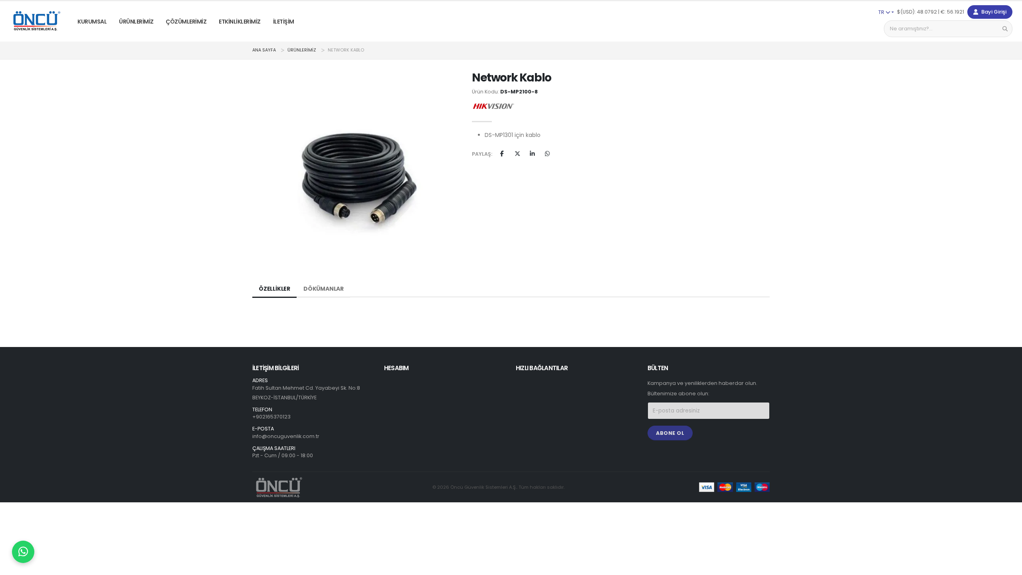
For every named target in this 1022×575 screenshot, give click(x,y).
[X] (517, 154)
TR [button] (881, 12)
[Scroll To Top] (1008, 566)
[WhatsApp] (547, 154)
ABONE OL (670, 433)
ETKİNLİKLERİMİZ (240, 22)
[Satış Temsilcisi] (23, 552)
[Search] (1005, 28)
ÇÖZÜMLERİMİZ (186, 22)
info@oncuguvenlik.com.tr (285, 436)
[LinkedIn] (532, 154)
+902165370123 (271, 416)
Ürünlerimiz (301, 50)
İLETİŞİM (283, 22)
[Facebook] (502, 154)
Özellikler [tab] (274, 289)
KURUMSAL (92, 22)
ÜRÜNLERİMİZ (136, 22)
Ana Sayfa (264, 50)
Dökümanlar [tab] (323, 289)
